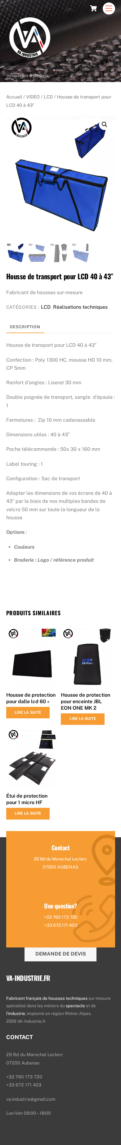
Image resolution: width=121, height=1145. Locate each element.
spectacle (76, 1005)
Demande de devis (60, 954)
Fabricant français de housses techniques (46, 998)
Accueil (14, 96)
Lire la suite (28, 712)
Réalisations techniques (80, 307)
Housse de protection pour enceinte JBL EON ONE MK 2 (85, 701)
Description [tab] (25, 326)
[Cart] (93, 8)
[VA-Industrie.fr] (30, 66)
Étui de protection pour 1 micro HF (26, 799)
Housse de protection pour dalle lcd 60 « (31, 698)
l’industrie (15, 1013)
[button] (104, 124)
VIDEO (33, 96)
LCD (48, 96)
